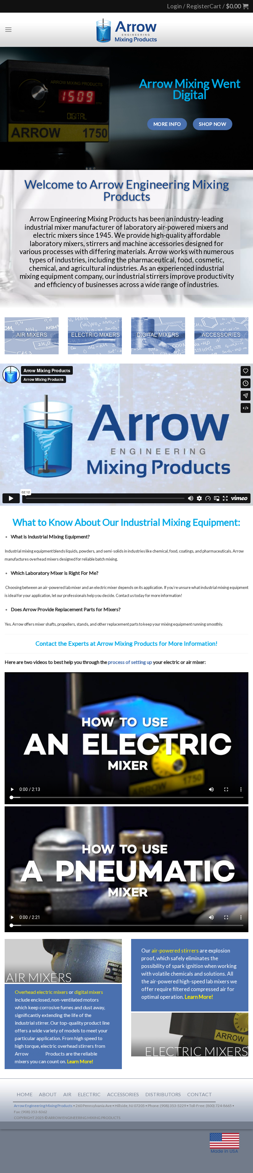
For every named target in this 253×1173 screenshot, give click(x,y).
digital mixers (88, 992)
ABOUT (48, 1094)
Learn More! (80, 1061)
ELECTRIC (89, 1094)
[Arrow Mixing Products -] (126, 29)
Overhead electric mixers (41, 992)
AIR (67, 1094)
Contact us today (130, 595)
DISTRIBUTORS (163, 1094)
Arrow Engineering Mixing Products (43, 1105)
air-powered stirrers (175, 950)
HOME (24, 1094)
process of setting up (130, 662)
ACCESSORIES (123, 1094)
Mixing (36, 1053)
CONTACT (199, 1094)
